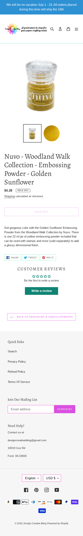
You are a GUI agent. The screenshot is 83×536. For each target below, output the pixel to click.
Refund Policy (16, 371)
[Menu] (76, 29)
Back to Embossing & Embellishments (44, 316)
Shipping (9, 196)
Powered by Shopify (57, 523)
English (30, 478)
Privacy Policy (17, 361)
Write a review (41, 291)
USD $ (50, 478)
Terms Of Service (19, 381)
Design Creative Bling (35, 523)
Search (12, 351)
